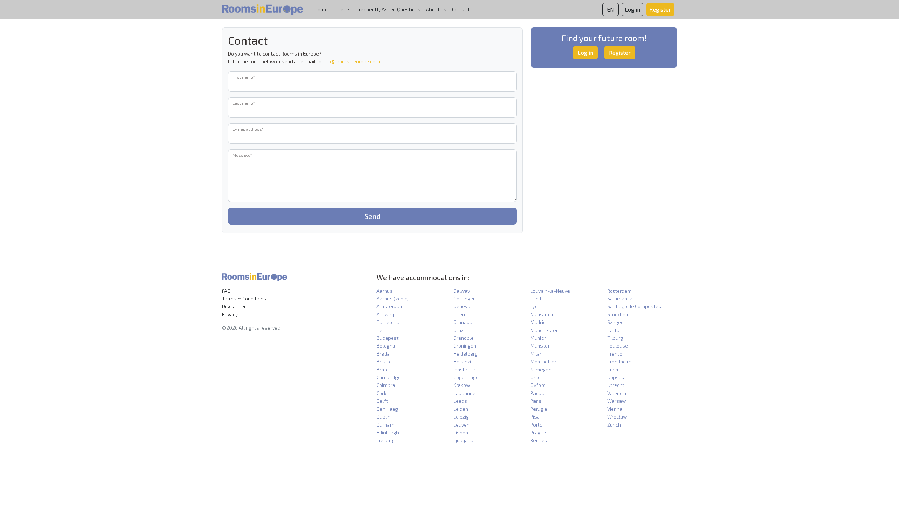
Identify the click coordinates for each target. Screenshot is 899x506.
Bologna (385, 346)
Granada (462, 322)
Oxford (538, 385)
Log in (585, 52)
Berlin (382, 330)
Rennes (538, 440)
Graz (458, 330)
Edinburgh (387, 432)
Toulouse (617, 346)
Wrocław (617, 417)
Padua (537, 393)
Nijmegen (540, 369)
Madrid (538, 322)
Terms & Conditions (244, 298)
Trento (614, 354)
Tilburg (615, 338)
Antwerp (386, 314)
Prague (538, 432)
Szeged (615, 322)
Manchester (544, 330)
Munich (538, 338)
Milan (536, 354)
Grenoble (463, 338)
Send (372, 216)
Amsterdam (390, 306)
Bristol (384, 361)
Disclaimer (234, 306)
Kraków (461, 385)
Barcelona (387, 322)
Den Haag (387, 409)
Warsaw (616, 401)
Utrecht (615, 385)
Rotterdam (619, 291)
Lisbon (460, 432)
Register (620, 52)
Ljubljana (463, 440)
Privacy (230, 314)
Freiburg (385, 440)
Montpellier (543, 361)
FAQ (226, 291)
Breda (383, 354)
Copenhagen (467, 377)
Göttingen (464, 298)
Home (321, 9)
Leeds (460, 401)
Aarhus (384, 291)
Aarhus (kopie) (392, 298)
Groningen (464, 346)
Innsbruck (464, 369)
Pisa (535, 417)
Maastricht (542, 314)
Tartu (613, 330)
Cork (381, 393)
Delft (382, 401)
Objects (342, 9)
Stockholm (619, 314)
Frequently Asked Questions (388, 9)
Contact (461, 9)
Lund (535, 298)
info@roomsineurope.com (351, 61)
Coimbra (385, 385)
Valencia (616, 393)
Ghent (460, 314)
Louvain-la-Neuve (550, 291)
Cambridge (388, 377)
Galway (461, 291)
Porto (536, 425)
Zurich (614, 425)
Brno (381, 369)
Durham (385, 425)
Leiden (460, 409)
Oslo (535, 377)
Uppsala (616, 377)
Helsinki (462, 361)
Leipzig (461, 417)
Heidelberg (465, 354)
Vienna (614, 409)
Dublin (383, 417)
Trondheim (619, 361)
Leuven (461, 425)
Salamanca (619, 298)
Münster (540, 346)
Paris (536, 401)
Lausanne (464, 393)
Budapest (387, 338)
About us (436, 9)
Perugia (538, 409)
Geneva (461, 306)
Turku (613, 369)
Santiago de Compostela (635, 306)
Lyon (535, 306)
